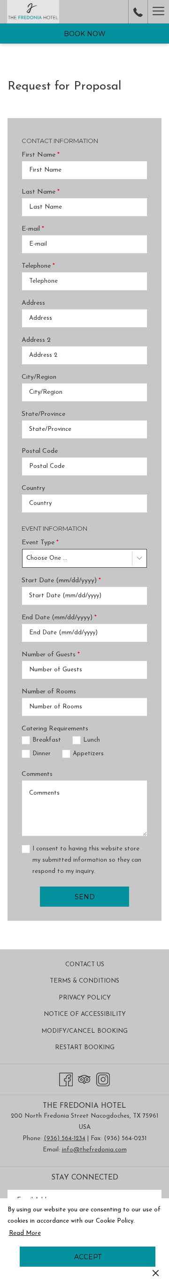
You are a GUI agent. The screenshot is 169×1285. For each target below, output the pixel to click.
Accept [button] (87, 1257)
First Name (41, 154)
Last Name (41, 191)
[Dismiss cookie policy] (155, 1273)
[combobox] (84, 558)
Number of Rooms (49, 691)
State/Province (43, 414)
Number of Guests (51, 654)
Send (85, 897)
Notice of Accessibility (85, 1014)
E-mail (33, 229)
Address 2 (36, 340)
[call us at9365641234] (138, 11)
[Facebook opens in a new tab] (66, 1078)
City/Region (39, 377)
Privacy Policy (85, 998)
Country (33, 488)
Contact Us (84, 965)
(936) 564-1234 (64, 1138)
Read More (25, 1235)
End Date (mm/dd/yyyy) (59, 617)
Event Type (40, 542)
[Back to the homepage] (33, 11)
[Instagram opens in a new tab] (103, 1078)
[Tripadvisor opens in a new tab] (84, 1078)
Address (33, 303)
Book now (85, 34)
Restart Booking (85, 1048)
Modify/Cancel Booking (84, 1031)
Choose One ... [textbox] (46, 558)
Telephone (38, 266)
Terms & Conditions (84, 981)
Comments (37, 774)
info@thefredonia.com (94, 1150)
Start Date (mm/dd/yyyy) (61, 580)
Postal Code (40, 451)
